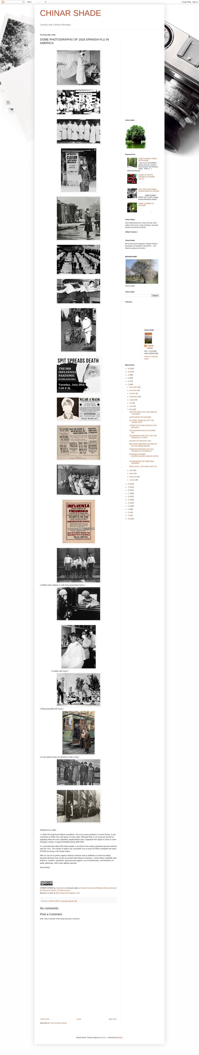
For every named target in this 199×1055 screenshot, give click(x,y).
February (133, 477)
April (131, 470)
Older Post (112, 1019)
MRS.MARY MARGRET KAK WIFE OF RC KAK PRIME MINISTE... (143, 445)
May (131, 409)
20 (129, 484)
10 (129, 515)
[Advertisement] (78, 998)
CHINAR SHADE (70, 13)
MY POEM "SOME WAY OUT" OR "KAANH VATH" (141, 421)
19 (129, 487)
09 (129, 519)
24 (129, 375)
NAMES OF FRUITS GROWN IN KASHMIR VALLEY (146, 177)
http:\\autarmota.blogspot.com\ (68, 893)
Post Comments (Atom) (58, 1023)
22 (129, 381)
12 (129, 509)
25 (129, 372)
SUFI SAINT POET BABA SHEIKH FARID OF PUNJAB (148, 190)
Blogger (120, 1037)
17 (129, 493)
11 (129, 512)
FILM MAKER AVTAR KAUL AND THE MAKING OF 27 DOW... (143, 437)
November (134, 390)
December (134, 387)
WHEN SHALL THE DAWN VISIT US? (143, 466)
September (134, 397)
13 (129, 506)
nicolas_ (104, 1037)
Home (79, 1019)
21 (129, 384)
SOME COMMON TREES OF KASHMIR (147, 160)
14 (129, 503)
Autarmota (60, 888)
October (133, 393)
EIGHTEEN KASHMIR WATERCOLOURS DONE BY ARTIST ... (144, 456)
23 (129, 378)
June (132, 406)
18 (129, 490)
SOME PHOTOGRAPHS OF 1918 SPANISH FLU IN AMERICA (141, 450)
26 (129, 369)
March (132, 473)
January (133, 480)
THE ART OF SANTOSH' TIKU (140, 441)
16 (129, 497)
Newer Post (45, 1019)
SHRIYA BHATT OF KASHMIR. (140, 417)
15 (129, 500)
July (131, 403)
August (132, 400)
